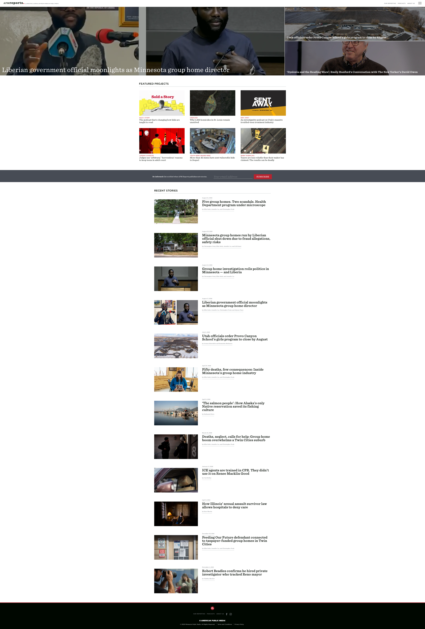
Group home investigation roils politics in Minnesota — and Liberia (235, 270)
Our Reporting (390, 3)
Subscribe (262, 177)
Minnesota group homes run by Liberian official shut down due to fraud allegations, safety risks (236, 238)
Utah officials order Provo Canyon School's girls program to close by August (235, 337)
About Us (411, 3)
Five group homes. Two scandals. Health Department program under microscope (234, 203)
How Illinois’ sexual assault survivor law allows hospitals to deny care (234, 505)
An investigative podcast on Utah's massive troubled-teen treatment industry (262, 121)
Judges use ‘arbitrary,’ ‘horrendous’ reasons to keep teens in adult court (161, 159)
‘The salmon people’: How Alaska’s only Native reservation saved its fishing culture (233, 406)
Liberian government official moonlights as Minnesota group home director (234, 304)
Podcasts (402, 3)
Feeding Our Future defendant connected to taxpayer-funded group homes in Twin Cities (234, 541)
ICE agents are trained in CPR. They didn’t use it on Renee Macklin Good (235, 472)
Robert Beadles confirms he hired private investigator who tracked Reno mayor (235, 572)
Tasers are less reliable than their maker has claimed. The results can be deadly (262, 159)
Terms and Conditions (224, 624)
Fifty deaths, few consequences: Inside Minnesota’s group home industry (233, 371)
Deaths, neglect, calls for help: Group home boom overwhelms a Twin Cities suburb (236, 438)
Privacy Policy (239, 624)
